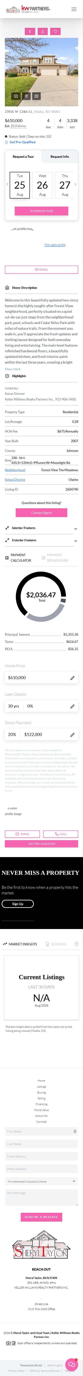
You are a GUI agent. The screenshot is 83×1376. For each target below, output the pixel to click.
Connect (41, 1121)
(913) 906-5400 (37, 1309)
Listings (41, 1086)
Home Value (41, 1110)
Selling (41, 1098)
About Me (41, 1115)
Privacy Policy (16, 1370)
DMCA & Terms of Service (45, 1370)
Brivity (38, 1365)
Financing (41, 1104)
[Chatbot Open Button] (71, 1364)
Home (41, 1080)
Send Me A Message (41, 1217)
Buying (41, 1092)
